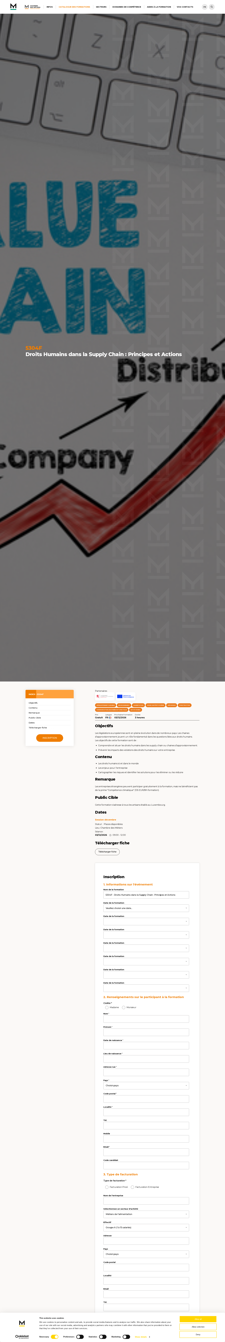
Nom (106, 1014)
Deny (198, 1334)
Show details (141, 1337)
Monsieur (131, 1007)
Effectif (107, 1222)
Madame (114, 1007)
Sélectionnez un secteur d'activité (120, 1209)
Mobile (106, 1134)
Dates (32, 722)
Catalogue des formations (74, 7)
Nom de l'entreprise (113, 1196)
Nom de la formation (113, 890)
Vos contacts (185, 7)
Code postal (110, 1094)
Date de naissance (113, 1040)
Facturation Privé (119, 1187)
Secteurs (101, 7)
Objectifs (33, 703)
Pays (106, 1080)
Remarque (34, 713)
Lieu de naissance (112, 1054)
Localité (108, 1107)
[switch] (80, 1337)
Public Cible (35, 717)
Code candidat (110, 1160)
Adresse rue (110, 1067)
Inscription (49, 738)
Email (106, 1147)
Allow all (198, 1319)
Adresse (107, 1236)
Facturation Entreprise (147, 1187)
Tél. (105, 1120)
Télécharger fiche (38, 727)
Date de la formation (113, 903)
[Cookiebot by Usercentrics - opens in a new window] (22, 1337)
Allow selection (198, 1327)
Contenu (33, 708)
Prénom (107, 1027)
